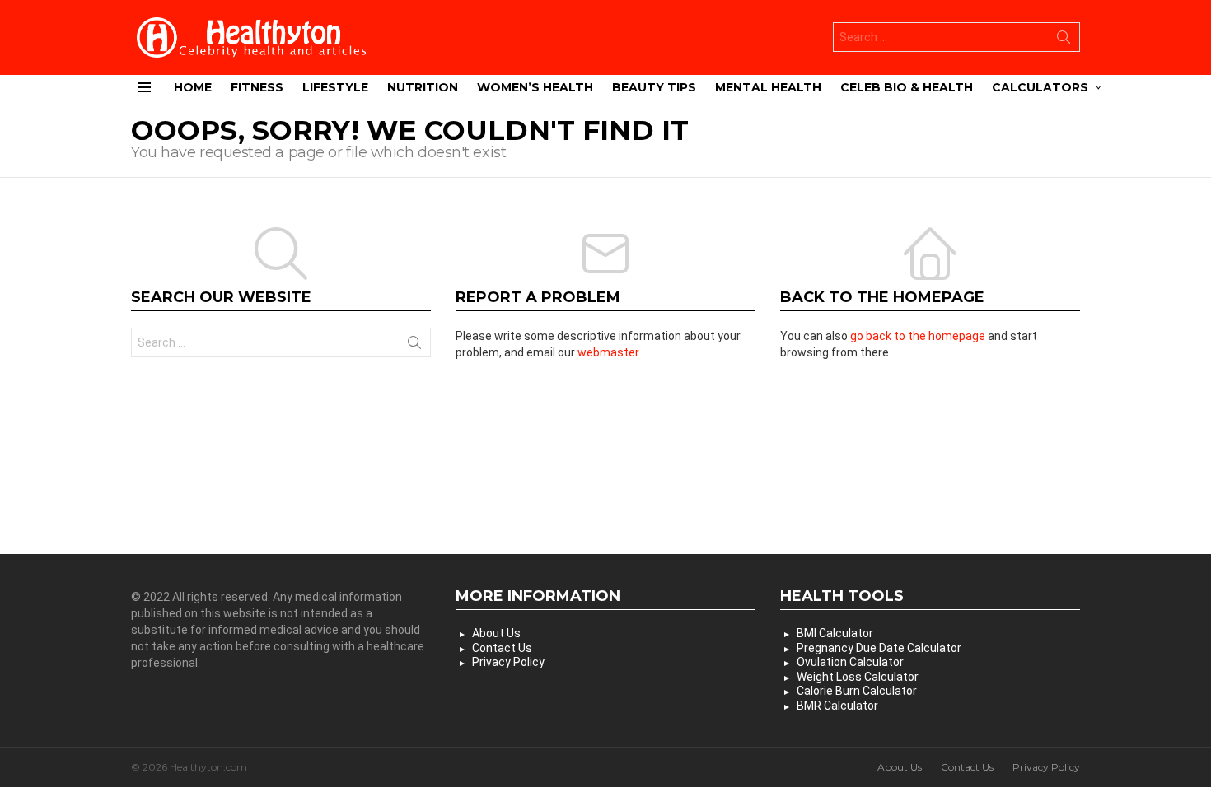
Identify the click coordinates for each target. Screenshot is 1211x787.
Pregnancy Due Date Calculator (879, 647)
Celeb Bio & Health (906, 87)
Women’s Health (535, 87)
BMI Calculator (835, 633)
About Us (496, 633)
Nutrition (422, 87)
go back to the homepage (917, 335)
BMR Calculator (837, 705)
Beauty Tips (654, 87)
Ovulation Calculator (850, 661)
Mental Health (768, 87)
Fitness (257, 87)
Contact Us (502, 647)
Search (1063, 40)
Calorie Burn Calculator (857, 690)
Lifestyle (335, 87)
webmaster (607, 352)
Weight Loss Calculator (858, 676)
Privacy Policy (508, 661)
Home (193, 87)
